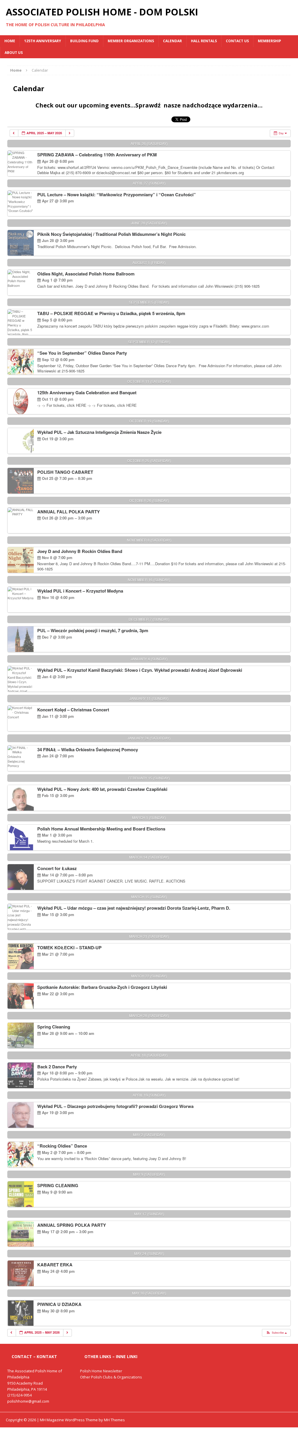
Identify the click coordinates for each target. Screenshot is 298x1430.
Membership (269, 40)
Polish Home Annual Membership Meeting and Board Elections (101, 829)
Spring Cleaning (53, 1027)
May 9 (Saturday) (149, 1174)
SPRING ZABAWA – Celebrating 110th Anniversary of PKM (97, 154)
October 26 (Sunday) (149, 500)
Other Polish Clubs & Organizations (111, 1377)
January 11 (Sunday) (149, 698)
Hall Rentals (204, 40)
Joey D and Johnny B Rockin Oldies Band (79, 551)
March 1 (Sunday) (149, 817)
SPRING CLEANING (57, 1185)
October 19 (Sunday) (149, 420)
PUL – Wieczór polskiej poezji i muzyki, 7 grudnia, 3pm (92, 630)
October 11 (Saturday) (149, 381)
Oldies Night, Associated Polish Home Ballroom (85, 274)
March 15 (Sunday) (149, 896)
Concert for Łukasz (57, 868)
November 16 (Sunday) (149, 579)
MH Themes (114, 1419)
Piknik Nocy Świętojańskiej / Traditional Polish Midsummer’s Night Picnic (111, 234)
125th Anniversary (42, 40)
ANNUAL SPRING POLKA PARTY (71, 1225)
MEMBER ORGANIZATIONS (131, 40)
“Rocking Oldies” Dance (62, 1146)
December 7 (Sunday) (149, 619)
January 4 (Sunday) (149, 658)
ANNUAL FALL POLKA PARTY (68, 511)
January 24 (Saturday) (149, 738)
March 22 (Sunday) (149, 975)
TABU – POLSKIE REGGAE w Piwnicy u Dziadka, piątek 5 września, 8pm (111, 313)
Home (9, 40)
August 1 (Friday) (149, 262)
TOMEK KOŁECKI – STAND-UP (69, 947)
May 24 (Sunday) (149, 1253)
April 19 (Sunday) (149, 1095)
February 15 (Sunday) (149, 777)
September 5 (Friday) (149, 302)
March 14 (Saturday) (149, 857)
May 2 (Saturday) (149, 1134)
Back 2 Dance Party (57, 1066)
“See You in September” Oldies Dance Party (82, 353)
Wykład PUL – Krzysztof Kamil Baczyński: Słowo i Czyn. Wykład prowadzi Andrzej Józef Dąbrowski (139, 670)
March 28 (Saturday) (149, 1015)
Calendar (172, 40)
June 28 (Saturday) (149, 222)
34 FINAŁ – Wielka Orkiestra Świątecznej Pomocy (87, 749)
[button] (276, 1332)
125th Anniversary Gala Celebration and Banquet (86, 392)
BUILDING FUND (84, 40)
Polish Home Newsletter (101, 1371)
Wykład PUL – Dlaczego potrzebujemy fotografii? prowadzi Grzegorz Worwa (115, 1106)
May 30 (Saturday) (149, 1293)
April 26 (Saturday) (149, 143)
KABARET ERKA (54, 1264)
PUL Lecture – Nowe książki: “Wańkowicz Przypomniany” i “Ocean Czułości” (116, 194)
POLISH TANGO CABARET (65, 472)
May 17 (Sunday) (149, 1213)
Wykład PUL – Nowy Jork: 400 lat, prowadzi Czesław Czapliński (102, 789)
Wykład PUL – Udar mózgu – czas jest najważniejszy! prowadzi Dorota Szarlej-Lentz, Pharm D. (133, 908)
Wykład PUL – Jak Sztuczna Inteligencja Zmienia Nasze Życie (99, 432)
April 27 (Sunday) (149, 183)
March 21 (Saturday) (149, 936)
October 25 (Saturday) (149, 460)
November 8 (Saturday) (149, 540)
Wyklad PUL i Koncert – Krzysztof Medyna (80, 591)
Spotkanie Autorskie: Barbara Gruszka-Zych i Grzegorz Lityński (102, 987)
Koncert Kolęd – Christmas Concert (73, 709)
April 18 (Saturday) (149, 1055)
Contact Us (237, 40)
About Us (14, 52)
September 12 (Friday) (149, 341)
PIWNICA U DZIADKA (59, 1304)
